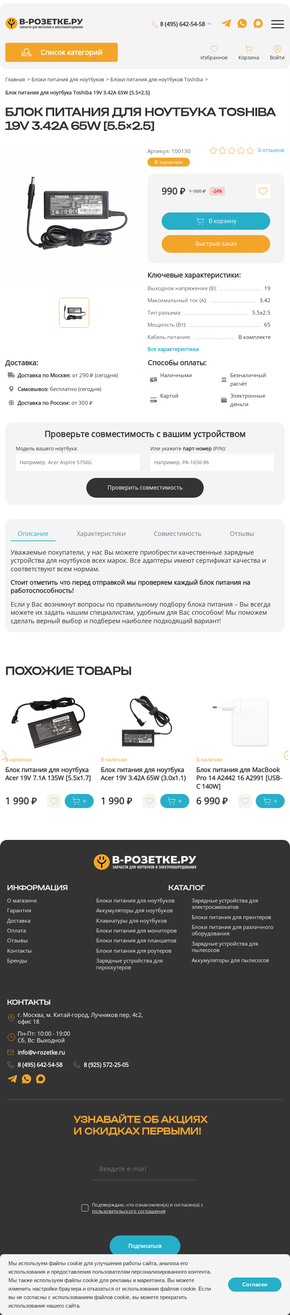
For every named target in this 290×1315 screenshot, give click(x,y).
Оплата (16, 930)
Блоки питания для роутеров (134, 950)
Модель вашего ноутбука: (47, 448)
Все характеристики (173, 348)
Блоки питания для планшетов (136, 940)
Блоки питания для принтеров (231, 916)
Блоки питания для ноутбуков (67, 79)
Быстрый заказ (216, 243)
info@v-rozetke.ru (41, 1052)
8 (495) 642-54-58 (182, 24)
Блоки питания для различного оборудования (232, 930)
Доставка (18, 920)
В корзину (221, 221)
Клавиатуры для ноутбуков (131, 920)
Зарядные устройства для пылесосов (225, 946)
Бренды (17, 960)
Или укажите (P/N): (188, 448)
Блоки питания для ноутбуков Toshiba (156, 79)
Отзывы (242, 533)
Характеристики (101, 533)
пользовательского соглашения (129, 1211)
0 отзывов (271, 149)
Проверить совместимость (145, 487)
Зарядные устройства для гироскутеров (129, 963)
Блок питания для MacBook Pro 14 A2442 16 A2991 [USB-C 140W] (239, 778)
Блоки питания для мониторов (136, 930)
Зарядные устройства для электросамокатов (225, 903)
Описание (33, 533)
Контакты (19, 950)
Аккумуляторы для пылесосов (230, 960)
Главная (15, 79)
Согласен (254, 1284)
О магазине (22, 900)
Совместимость (178, 533)
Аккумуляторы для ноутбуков (134, 910)
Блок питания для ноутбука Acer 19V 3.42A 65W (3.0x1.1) (143, 774)
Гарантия (19, 910)
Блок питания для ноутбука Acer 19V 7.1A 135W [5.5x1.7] (48, 774)
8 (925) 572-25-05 (182, 34)
